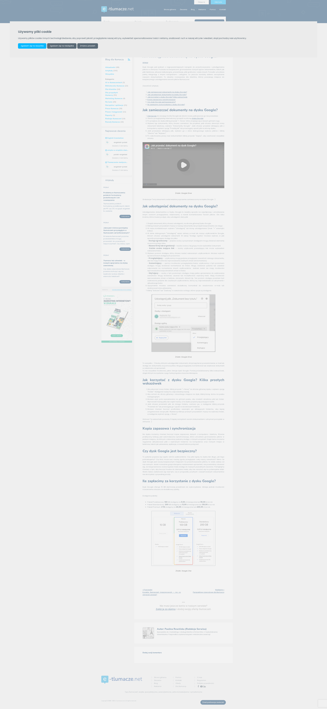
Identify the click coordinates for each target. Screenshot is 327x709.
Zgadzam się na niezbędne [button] (62, 46)
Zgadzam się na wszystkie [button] (32, 46)
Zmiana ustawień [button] (87, 46)
